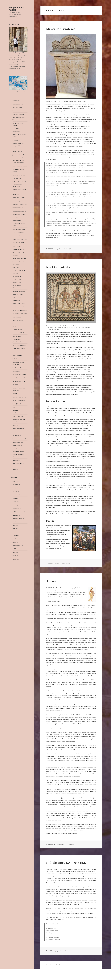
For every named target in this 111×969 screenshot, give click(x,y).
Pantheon (15, 111)
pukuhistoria (16, 538)
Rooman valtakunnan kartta (17, 92)
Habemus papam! (17, 201)
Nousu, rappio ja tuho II (19, 258)
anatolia (15, 481)
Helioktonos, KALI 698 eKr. (66, 863)
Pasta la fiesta (16, 371)
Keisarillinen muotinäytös (20, 378)
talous (14, 552)
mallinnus (15, 515)
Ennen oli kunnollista (19, 249)
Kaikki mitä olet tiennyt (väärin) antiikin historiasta (19, 192)
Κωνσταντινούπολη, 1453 (19, 439)
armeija (15, 491)
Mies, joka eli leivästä (18, 242)
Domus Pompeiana (18, 320)
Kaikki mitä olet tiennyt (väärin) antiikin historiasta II (19, 184)
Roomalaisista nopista (19, 303)
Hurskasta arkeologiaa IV (20, 307)
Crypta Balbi (16, 267)
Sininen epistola (17, 317)
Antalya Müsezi (17, 276)
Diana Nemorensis (18, 442)
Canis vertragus (17, 246)
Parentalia (15, 384)
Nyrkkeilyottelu (17, 140)
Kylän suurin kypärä (18, 428)
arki (14, 488)
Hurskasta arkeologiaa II (19, 345)
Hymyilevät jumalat (18, 463)
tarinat (14, 555)
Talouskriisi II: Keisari (19, 214)
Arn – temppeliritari (18, 333)
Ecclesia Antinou (17, 329)
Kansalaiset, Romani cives (20, 204)
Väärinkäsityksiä (17, 107)
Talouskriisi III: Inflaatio (19, 211)
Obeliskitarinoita (17, 445)
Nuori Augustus (17, 435)
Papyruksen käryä (18, 355)
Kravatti (15, 393)
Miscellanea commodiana (20, 313)
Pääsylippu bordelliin (18, 232)
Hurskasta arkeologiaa (19, 432)
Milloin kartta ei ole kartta (20, 239)
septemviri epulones (67, 139)
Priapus (15, 407)
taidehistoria (16, 549)
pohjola (15, 532)
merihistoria (16, 522)
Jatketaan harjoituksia (19, 348)
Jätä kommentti (73, 249)
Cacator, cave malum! (18, 114)
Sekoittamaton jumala (19, 229)
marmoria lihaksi (17, 518)
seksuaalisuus (16, 545)
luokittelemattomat (18, 511)
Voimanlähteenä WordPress (54, 965)
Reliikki (15, 359)
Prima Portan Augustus (19, 374)
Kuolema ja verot (17, 151)
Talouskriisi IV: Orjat (18, 207)
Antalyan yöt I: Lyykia (19, 291)
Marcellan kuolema (18, 104)
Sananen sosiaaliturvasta (20, 236)
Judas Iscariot (16, 460)
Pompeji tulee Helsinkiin (19, 404)
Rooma (14, 542)
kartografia (16, 508)
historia (15, 505)
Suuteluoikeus (16, 100)
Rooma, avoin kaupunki (19, 197)
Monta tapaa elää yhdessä (20, 166)
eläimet (15, 498)
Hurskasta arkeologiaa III (20, 310)
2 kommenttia (71, 951)
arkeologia (15, 484)
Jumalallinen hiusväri (19, 175)
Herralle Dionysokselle (19, 381)
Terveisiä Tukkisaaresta (19, 397)
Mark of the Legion (18, 416)
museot (15, 525)
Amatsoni (15, 425)
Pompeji (15, 535)
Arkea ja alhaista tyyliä (19, 400)
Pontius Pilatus (17, 178)
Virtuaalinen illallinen (19, 352)
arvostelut (15, 494)
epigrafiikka (16, 501)
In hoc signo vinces (18, 294)
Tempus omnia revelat (16, 8)
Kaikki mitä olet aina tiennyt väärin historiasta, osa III (20, 146)
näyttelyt (15, 528)
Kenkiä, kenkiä (17, 368)
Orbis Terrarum (17, 336)
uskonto (15, 559)
